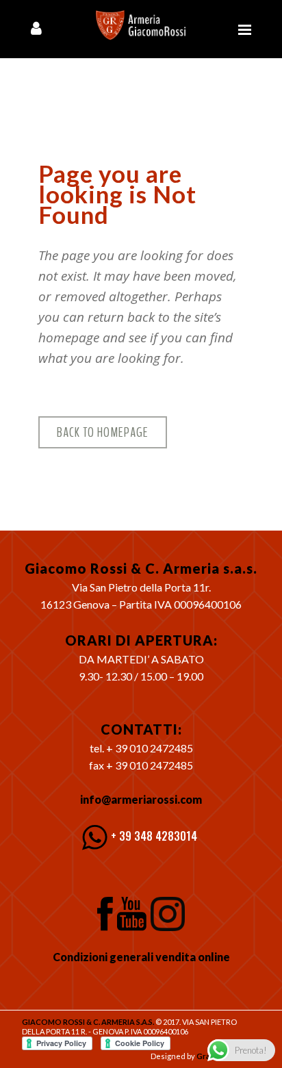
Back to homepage (103, 432)
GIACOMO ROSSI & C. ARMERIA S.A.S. (88, 1021)
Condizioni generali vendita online (141, 956)
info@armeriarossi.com (141, 799)
